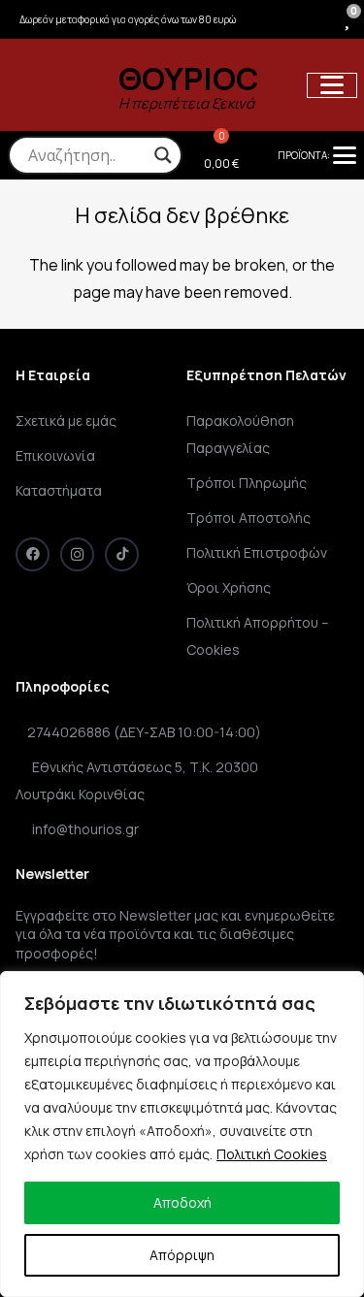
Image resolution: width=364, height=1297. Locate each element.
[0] (347, 18)
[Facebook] (33, 554)
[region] (182, 1134)
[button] (332, 85)
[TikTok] (122, 554)
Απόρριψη (182, 1255)
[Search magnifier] (163, 155)
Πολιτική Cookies (271, 1154)
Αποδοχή (182, 1202)
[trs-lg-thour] (52, 85)
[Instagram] (77, 554)
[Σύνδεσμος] (315, 19)
